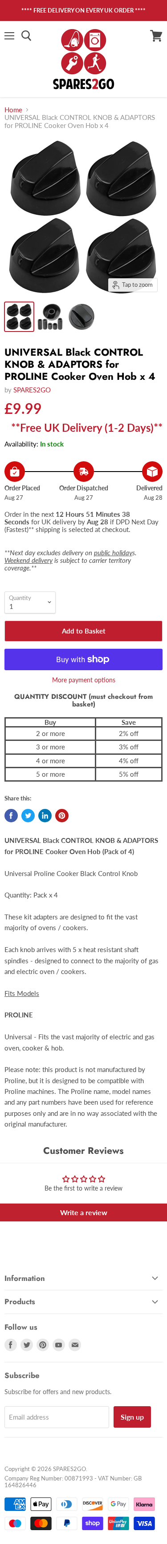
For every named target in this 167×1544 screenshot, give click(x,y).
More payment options (83, 680)
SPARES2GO (32, 390)
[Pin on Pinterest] (62, 815)
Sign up (132, 1416)
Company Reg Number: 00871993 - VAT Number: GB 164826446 (73, 1482)
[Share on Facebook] (11, 815)
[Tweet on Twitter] (28, 815)
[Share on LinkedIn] (45, 815)
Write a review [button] (83, 1212)
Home (13, 110)
